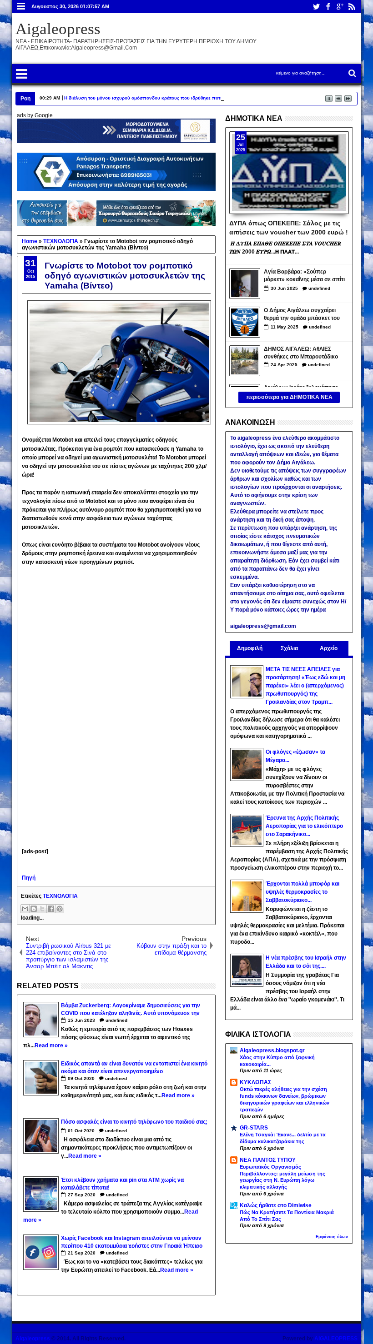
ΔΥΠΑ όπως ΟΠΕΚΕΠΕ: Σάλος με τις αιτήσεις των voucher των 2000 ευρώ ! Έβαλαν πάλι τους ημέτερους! (288, 227)
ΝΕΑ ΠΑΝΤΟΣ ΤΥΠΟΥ (268, 1160)
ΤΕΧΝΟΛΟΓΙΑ (60, 896)
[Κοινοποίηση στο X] (42, 908)
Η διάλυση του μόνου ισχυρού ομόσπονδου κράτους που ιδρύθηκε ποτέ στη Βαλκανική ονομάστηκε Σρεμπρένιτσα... (192, 97)
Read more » (51, 1045)
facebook (328, 6)
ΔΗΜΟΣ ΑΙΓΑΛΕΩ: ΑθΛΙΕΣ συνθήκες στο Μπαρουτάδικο (301, 353)
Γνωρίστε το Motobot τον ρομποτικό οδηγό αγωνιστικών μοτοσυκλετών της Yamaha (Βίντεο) (125, 275)
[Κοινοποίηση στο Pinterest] (59, 908)
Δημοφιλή (249, 648)
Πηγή (28, 878)
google (340, 6)
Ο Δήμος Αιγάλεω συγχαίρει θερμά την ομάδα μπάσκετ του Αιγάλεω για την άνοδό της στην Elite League (305, 315)
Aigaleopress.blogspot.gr (272, 1050)
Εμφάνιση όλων (332, 1236)
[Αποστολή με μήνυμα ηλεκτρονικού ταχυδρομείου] (25, 908)
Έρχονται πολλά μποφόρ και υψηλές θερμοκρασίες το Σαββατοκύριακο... (302, 892)
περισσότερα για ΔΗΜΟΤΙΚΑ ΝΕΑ (289, 397)
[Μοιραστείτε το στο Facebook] (50, 908)
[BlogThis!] (33, 908)
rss (352, 6)
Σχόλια (289, 648)
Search (351, 73)
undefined (116, 1020)
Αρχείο (329, 648)
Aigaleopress (58, 29)
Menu (21, 6)
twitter (316, 6)
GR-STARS (254, 1128)
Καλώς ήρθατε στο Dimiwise (276, 1205)
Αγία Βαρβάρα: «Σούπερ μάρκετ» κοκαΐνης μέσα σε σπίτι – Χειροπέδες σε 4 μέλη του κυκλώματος (304, 276)
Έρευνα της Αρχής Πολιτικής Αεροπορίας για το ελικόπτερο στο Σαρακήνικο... (304, 826)
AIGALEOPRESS (336, 1338)
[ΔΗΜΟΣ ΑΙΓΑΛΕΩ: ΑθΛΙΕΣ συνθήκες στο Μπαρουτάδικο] (244, 360)
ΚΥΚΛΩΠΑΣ (255, 1082)
